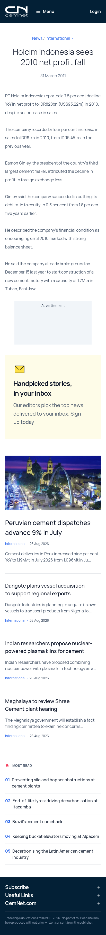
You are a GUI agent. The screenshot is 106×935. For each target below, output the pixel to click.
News (37, 38)
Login (95, 11)
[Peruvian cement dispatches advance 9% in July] (53, 483)
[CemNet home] (16, 11)
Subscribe (17, 887)
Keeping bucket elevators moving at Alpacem (56, 836)
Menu (48, 11)
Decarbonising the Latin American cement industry (52, 854)
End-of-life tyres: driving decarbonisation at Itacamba (55, 804)
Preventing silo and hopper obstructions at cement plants (53, 783)
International (58, 38)
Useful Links (19, 895)
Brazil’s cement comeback (37, 821)
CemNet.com (20, 903)
